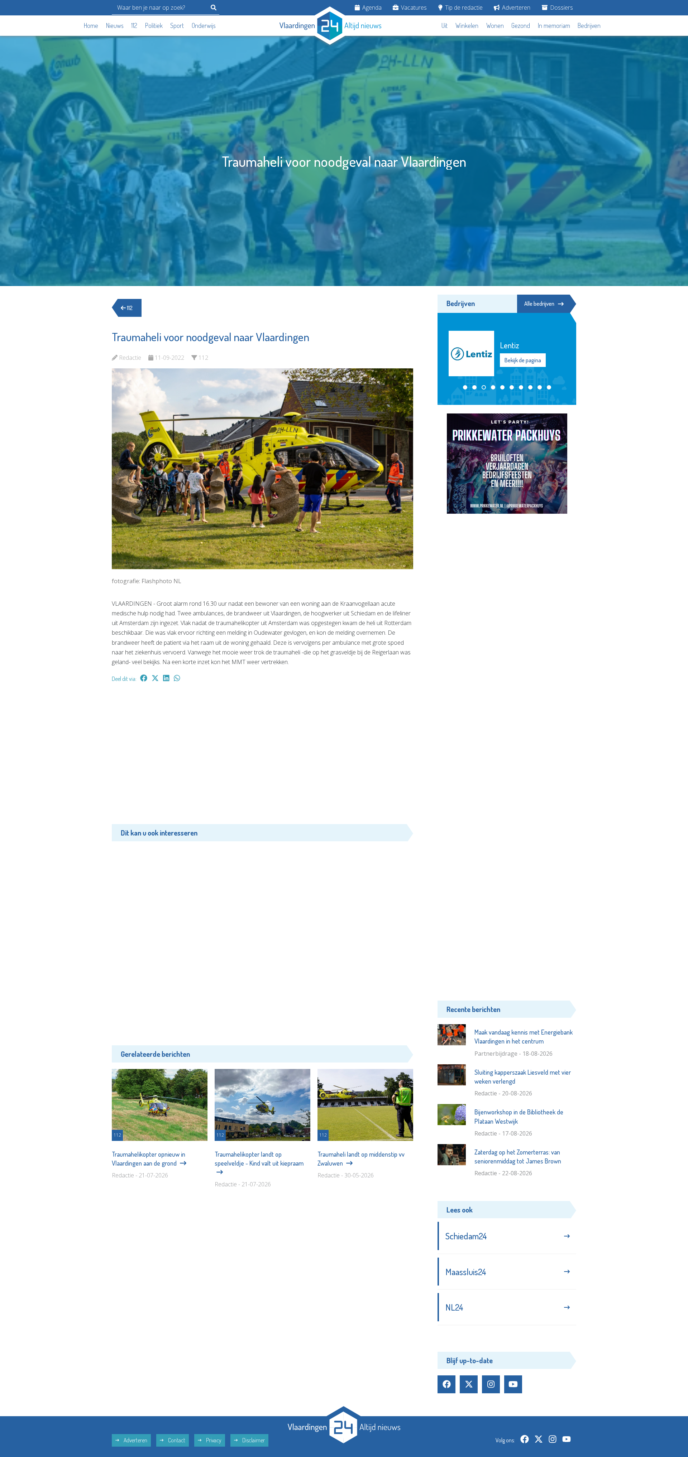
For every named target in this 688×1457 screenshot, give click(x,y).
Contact (176, 1440)
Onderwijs (204, 25)
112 (134, 25)
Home (91, 25)
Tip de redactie (463, 7)
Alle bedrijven (539, 303)
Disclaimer (253, 1440)
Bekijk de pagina (522, 360)
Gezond (520, 25)
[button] (465, 387)
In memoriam (554, 25)
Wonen (495, 25)
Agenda (371, 7)
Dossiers (561, 7)
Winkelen (466, 25)
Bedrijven (589, 25)
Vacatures (413, 7)
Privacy (213, 1440)
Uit (444, 25)
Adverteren (515, 7)
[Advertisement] (262, 757)
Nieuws (115, 25)
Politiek (154, 25)
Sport (177, 25)
